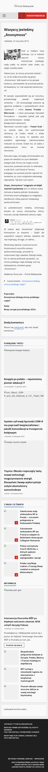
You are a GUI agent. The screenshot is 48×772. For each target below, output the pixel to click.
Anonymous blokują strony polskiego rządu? (22, 282)
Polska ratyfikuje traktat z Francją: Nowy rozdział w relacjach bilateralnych (11, 569)
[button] (4, 15)
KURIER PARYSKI (21, 764)
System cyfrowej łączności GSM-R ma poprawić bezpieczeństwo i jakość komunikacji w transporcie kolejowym (23, 427)
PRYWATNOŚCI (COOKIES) (29, 732)
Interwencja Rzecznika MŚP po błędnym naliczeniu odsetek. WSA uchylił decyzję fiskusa (22, 621)
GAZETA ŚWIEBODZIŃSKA (20, 762)
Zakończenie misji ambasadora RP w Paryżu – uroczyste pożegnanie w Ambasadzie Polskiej (11, 517)
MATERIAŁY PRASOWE (16, 758)
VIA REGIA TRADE (37, 762)
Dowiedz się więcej (15, 645)
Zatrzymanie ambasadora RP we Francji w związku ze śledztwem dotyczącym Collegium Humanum (11, 534)
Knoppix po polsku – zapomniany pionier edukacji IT (23, 381)
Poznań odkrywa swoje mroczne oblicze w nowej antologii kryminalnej (11, 692)
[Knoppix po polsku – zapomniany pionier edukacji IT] (24, 361)
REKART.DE (30, 767)
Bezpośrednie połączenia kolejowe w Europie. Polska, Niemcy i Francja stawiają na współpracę (11, 657)
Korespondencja (36, 15)
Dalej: (20, 307)
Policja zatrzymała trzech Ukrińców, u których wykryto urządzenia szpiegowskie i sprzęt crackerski (11, 551)
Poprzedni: (21, 297)
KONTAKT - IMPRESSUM (35, 758)
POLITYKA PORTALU (11, 732)
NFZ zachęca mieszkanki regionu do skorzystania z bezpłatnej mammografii (11, 674)
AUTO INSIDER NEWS (36, 764)
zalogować (19, 327)
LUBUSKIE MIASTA (18, 767)
